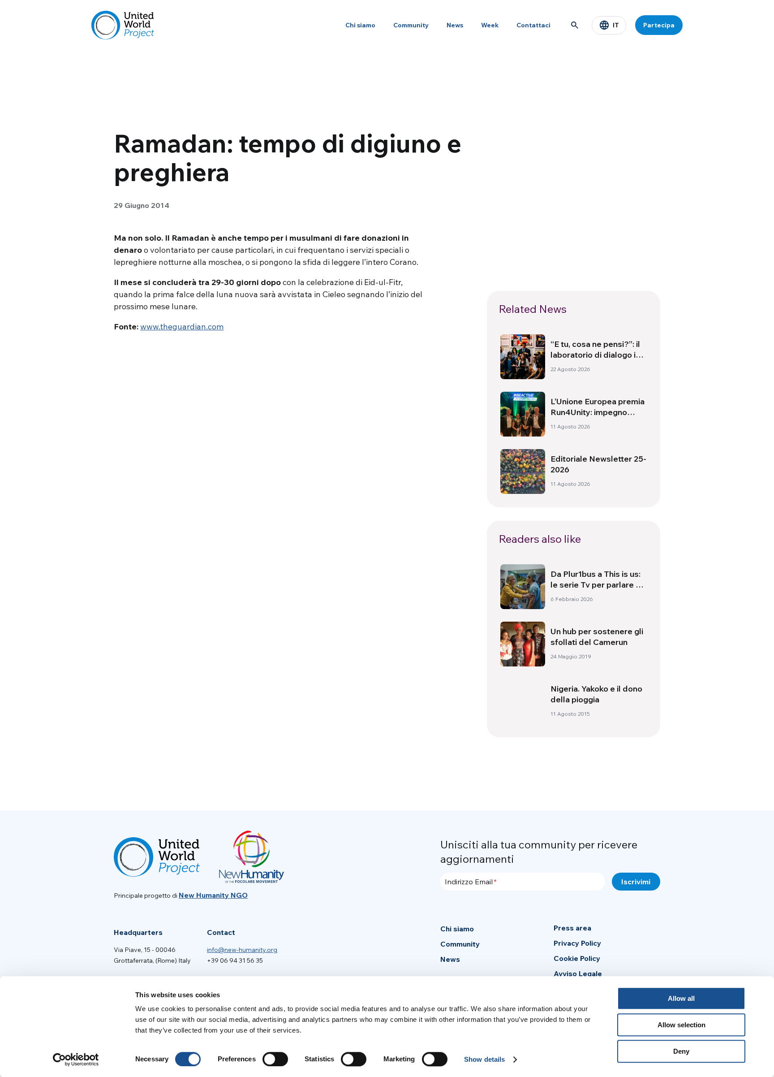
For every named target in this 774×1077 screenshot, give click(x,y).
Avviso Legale (578, 973)
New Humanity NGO (213, 895)
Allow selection (681, 1025)
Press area (572, 927)
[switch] (275, 1059)
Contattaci (533, 25)
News (455, 25)
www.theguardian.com (182, 326)
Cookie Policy (577, 958)
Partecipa (659, 25)
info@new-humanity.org (242, 950)
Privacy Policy (577, 943)
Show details (484, 1059)
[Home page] (122, 25)
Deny (681, 1051)
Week (490, 25)
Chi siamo (360, 25)
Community (411, 25)
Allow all (681, 998)
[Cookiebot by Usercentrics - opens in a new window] (76, 1059)
